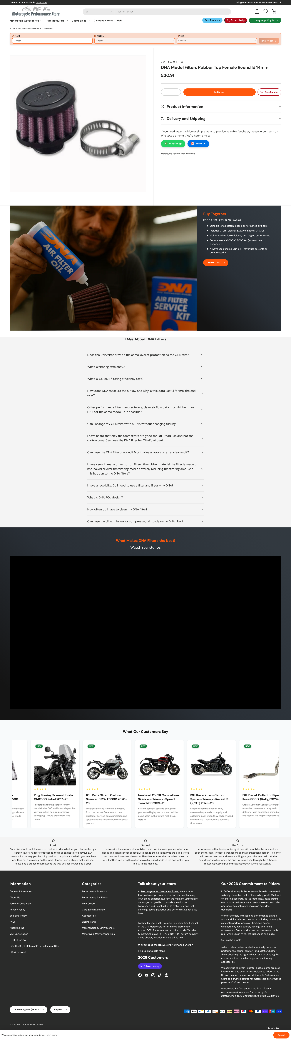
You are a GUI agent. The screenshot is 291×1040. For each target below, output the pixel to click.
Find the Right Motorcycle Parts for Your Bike (34, 946)
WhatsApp (175, 143)
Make (17, 36)
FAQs (12, 921)
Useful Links (79, 20)
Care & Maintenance (93, 909)
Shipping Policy (18, 915)
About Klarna (17, 927)
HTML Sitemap (18, 940)
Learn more (41, 2)
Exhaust (193, 923)
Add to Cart (213, 262)
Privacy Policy (17, 909)
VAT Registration (19, 933)
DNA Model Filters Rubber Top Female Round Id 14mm (36, 28)
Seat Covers (88, 903)
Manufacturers (55, 20)
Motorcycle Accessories (24, 20)
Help (119, 20)
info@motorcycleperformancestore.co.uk (258, 2)
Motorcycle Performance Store (30, 1024)
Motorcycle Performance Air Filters (178, 153)
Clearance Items (103, 20)
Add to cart (219, 92)
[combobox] (157, 11)
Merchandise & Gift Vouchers (98, 927)
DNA (163, 62)
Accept (281, 1035)
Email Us (201, 143)
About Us (15, 897)
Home (12, 28)
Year (181, 36)
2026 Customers (153, 957)
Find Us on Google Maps (151, 950)
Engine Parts (89, 921)
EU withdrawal (18, 952)
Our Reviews (212, 20)
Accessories (89, 915)
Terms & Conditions (21, 903)
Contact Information (21, 891)
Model (100, 36)
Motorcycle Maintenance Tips (98, 933)
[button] (274, 11)
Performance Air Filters (95, 897)
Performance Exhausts (94, 891)
